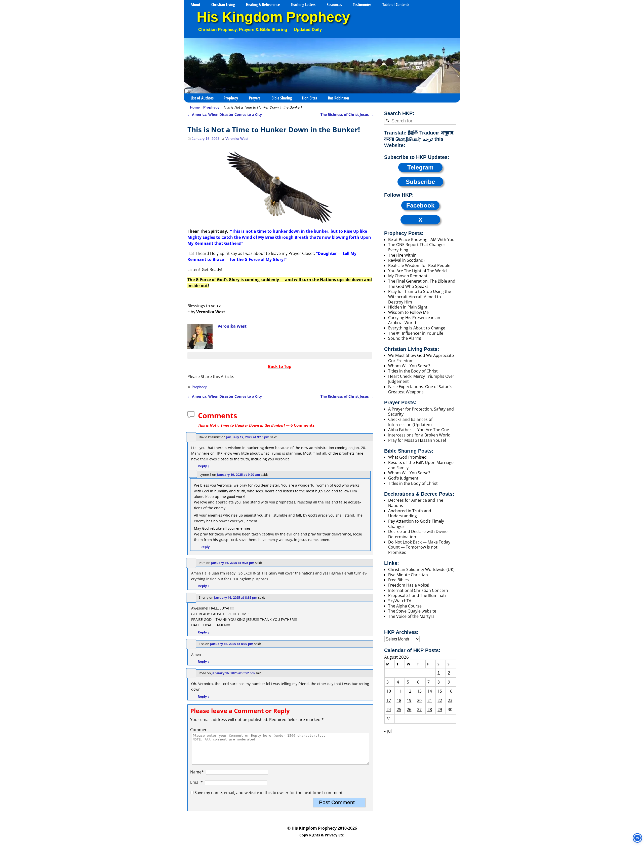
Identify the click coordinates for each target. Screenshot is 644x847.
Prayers (254, 98)
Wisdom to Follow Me (408, 312)
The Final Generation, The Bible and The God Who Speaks (421, 283)
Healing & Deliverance (263, 4)
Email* (196, 782)
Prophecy (231, 98)
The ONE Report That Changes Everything (417, 247)
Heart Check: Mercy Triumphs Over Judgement (421, 379)
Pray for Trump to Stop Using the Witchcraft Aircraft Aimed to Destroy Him (419, 296)
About (195, 4)
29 (439, 709)
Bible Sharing (281, 98)
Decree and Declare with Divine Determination (418, 534)
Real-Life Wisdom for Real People (419, 265)
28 (429, 709)
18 (399, 700)
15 (439, 691)
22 (439, 700)
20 (419, 700)
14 (429, 691)
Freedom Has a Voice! (408, 585)
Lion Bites (309, 98)
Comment (199, 729)
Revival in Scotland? (406, 260)
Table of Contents (395, 4)
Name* (197, 772)
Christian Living (223, 4)
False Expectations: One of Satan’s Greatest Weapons (420, 389)
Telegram (420, 167)
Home (195, 107)
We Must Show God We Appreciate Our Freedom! (421, 358)
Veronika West (232, 326)
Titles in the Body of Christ (413, 371)
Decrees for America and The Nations (415, 502)
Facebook (420, 205)
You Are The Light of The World (417, 271)
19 (409, 700)
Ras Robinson (338, 98)
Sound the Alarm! (404, 338)
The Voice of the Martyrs (411, 616)
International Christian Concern (418, 590)
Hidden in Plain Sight (407, 307)
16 (450, 691)
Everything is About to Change (416, 328)
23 (450, 700)
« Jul (388, 731)
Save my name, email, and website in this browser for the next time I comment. (269, 792)
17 (388, 700)
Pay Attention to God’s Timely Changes (416, 523)
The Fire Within (402, 255)
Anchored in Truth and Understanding (409, 513)
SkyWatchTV (399, 600)
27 (419, 709)
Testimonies (362, 4)
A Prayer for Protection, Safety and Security (421, 411)
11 (399, 691)
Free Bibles (398, 580)
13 (419, 691)
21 (429, 700)
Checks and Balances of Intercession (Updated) (410, 422)
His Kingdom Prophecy (273, 17)
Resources (334, 4)
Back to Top (279, 366)
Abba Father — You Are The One (418, 429)
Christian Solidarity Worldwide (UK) (421, 569)
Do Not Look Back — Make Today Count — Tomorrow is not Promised (419, 547)
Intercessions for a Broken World (419, 435)
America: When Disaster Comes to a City (224, 114)
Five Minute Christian (408, 575)
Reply (203, 466)
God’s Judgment (403, 478)
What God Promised (407, 457)
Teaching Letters (303, 4)
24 (388, 709)
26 (409, 709)
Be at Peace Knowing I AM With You (421, 239)
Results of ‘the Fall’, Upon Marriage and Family (421, 465)
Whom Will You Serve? (409, 365)
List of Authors (202, 98)
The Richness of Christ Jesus (346, 114)
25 (399, 709)
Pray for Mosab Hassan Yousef (417, 440)
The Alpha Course (405, 606)
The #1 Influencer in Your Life (415, 333)
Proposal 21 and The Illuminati (417, 595)
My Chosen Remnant (407, 276)
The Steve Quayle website (412, 611)
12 (409, 691)
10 (388, 691)
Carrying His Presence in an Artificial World (414, 320)
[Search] (387, 120)
